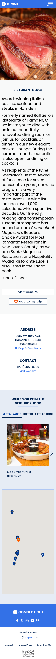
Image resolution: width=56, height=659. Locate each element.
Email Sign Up (44, 645)
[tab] (12, 414)
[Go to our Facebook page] (17, 620)
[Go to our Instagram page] (27, 620)
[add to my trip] (45, 427)
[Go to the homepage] (10, 4)
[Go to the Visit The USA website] (28, 653)
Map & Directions (29, 348)
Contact (9, 645)
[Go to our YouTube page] (32, 620)
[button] (17, 554)
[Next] (51, 453)
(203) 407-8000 (28, 367)
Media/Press (25, 645)
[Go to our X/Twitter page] (22, 620)
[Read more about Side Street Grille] (28, 447)
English (28, 637)
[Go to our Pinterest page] (37, 620)
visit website (28, 292)
